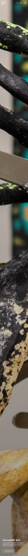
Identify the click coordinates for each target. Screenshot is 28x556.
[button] (25, 3)
